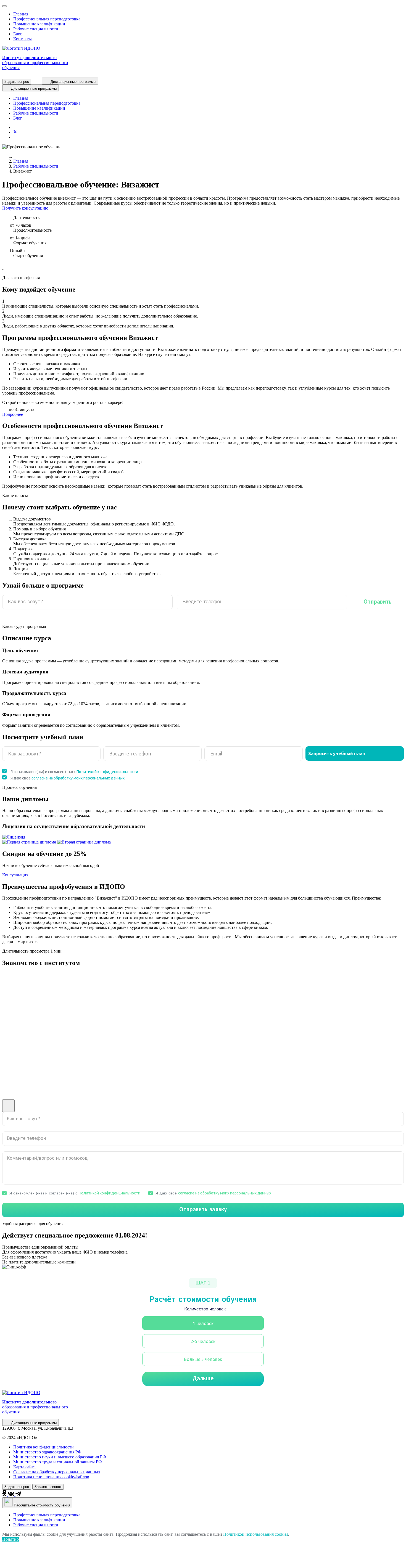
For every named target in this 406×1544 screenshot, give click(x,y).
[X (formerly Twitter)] (15, 132)
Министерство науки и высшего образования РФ (59, 1457)
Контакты (22, 38)
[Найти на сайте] (37, 81)
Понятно (10, 1539)
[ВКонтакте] (11, 1494)
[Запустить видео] (8, 1105)
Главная (20, 14)
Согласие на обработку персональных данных (56, 1471)
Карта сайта (24, 1466)
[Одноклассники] (5, 1494)
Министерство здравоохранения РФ (47, 1452)
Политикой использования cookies (255, 1534)
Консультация (15, 875)
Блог (17, 33)
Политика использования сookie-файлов (51, 1476)
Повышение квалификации (39, 24)
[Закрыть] (4, 6)
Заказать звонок (48, 1487)
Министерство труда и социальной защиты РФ (57, 1462)
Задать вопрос (16, 82)
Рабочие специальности (35, 29)
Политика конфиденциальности (43, 1447)
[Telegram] (18, 1494)
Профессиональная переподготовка (46, 19)
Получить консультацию (25, 208)
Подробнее (12, 414)
